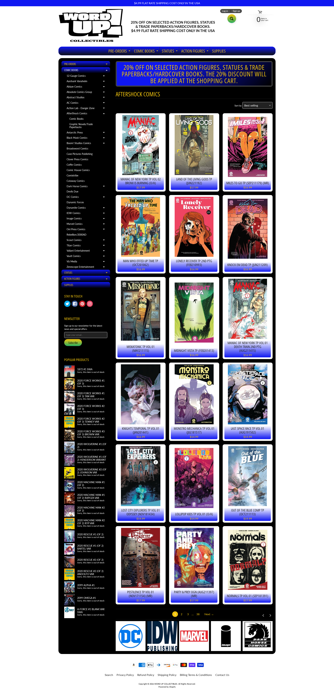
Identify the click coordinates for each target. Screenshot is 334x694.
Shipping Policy (167, 674)
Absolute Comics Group (87, 93)
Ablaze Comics (87, 87)
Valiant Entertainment (87, 251)
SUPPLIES (219, 51)
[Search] (231, 18)
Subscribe (73, 343)
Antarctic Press (87, 133)
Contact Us (222, 674)
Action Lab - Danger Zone (87, 109)
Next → (209, 614)
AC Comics (87, 103)
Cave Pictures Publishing (80, 154)
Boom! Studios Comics (87, 144)
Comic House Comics (78, 170)
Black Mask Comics (87, 138)
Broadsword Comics (77, 148)
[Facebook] (75, 304)
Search (109, 674)
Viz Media (87, 262)
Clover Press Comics (77, 159)
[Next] (270, 615)
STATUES (170, 51)
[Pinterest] (82, 304)
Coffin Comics (74, 164)
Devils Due (72, 191)
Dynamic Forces (75, 202)
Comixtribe (72, 175)
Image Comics (87, 219)
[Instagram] (90, 304)
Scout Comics (87, 241)
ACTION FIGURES (195, 51)
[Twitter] (67, 304)
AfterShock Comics (87, 114)
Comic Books (76, 118)
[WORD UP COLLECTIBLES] (93, 26)
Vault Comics (87, 257)
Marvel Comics (87, 225)
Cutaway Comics (76, 181)
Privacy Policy (125, 674)
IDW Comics (87, 214)
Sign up (236, 11)
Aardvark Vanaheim (87, 82)
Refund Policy (145, 674)
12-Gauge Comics (87, 76)
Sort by (238, 105)
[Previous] (263, 615)
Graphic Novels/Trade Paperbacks (81, 125)
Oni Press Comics (87, 230)
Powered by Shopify (167, 687)
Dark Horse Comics (87, 187)
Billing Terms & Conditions (196, 674)
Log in (225, 11)
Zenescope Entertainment (87, 267)
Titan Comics (87, 246)
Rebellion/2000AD (76, 234)
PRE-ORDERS (119, 51)
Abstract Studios (87, 98)
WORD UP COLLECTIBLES (165, 684)
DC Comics (87, 198)
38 (198, 614)
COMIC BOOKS (146, 51)
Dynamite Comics (87, 208)
